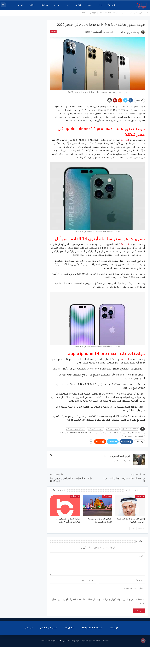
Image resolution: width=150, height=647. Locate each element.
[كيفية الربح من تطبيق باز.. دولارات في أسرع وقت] (65, 505)
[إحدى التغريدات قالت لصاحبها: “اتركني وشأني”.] (130, 505)
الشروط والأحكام (49, 628)
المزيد (20, 5)
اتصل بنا (69, 628)
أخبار (100, 5)
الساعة (125, 140)
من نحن (29, 628)
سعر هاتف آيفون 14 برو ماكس (75, 429)
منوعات (53, 31)
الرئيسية (111, 5)
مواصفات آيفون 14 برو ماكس (134, 432)
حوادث (89, 5)
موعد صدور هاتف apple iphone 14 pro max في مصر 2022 (80, 432)
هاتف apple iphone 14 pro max (133, 436)
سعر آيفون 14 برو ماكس (95, 429)
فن (67, 5)
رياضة (56, 5)
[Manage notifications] (143, 640)
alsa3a (59, 641)
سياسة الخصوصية (92, 628)
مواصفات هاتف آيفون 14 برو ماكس (111, 432)
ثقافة (31, 5)
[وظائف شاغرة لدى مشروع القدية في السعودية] (97, 505)
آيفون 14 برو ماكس (112, 429)
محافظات (44, 5)
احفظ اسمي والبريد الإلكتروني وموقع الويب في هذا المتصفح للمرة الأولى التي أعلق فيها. (98, 602)
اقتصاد (78, 5)
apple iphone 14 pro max (130, 429)
